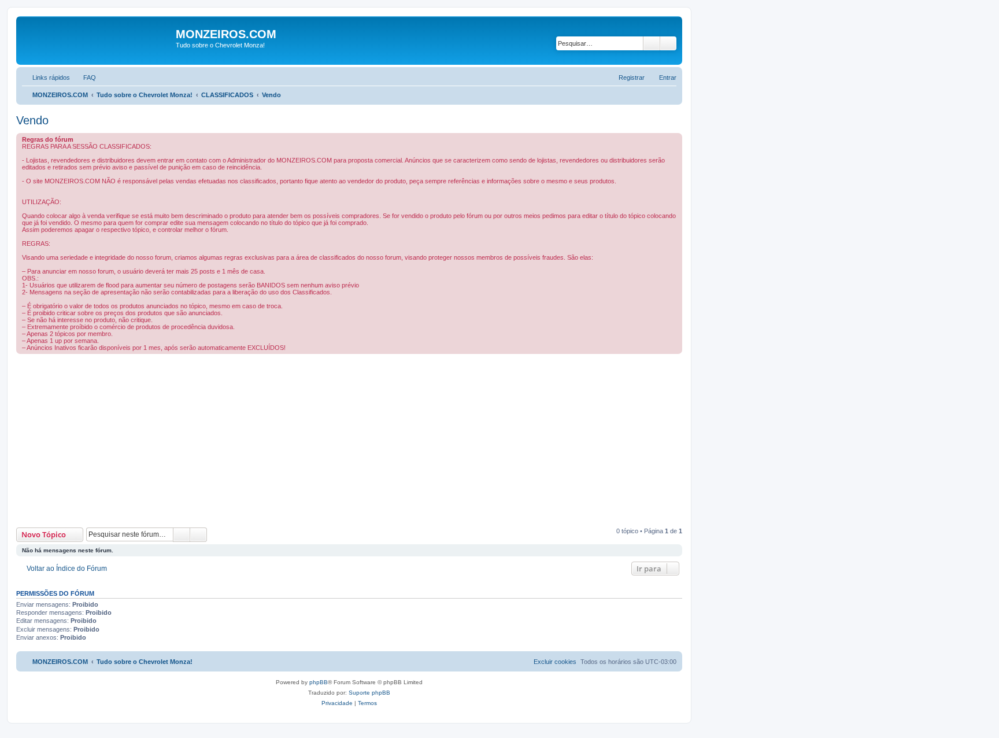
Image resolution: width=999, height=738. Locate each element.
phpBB (318, 682)
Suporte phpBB (369, 692)
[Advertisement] (363, 441)
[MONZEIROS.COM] (97, 40)
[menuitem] (84, 77)
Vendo (32, 120)
